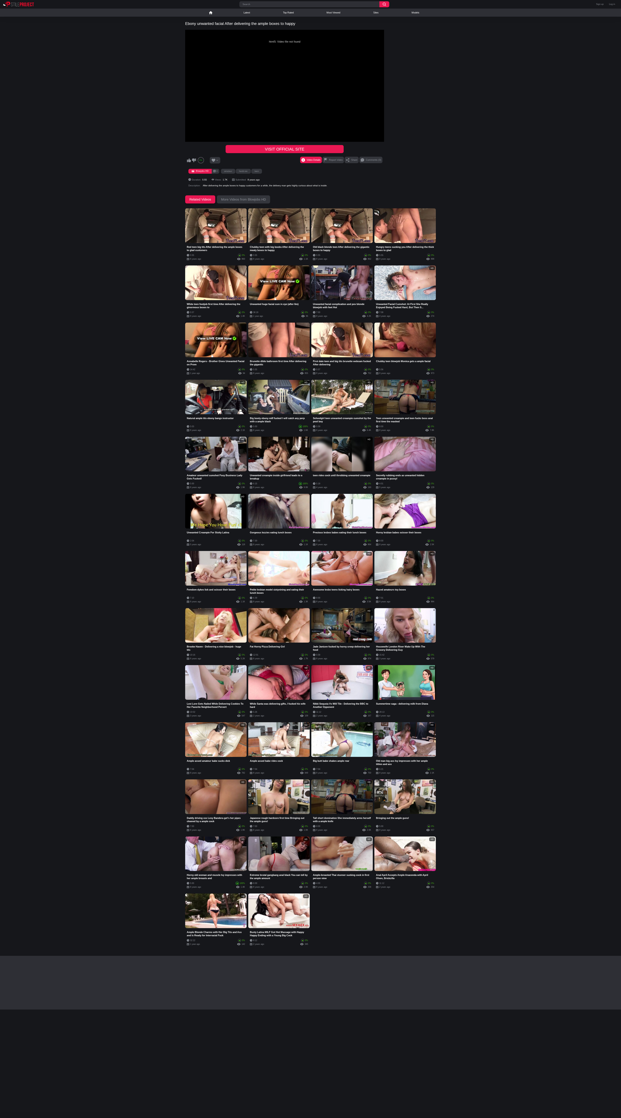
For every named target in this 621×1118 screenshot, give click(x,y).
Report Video (336, 159)
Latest (247, 12)
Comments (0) (373, 159)
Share (354, 159)
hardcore (243, 171)
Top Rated (288, 12)
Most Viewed (333, 12)
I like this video (189, 160)
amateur (228, 171)
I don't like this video (194, 160)
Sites (376, 12)
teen (257, 171)
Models (415, 12)
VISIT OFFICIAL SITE (284, 149)
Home (210, 12)
